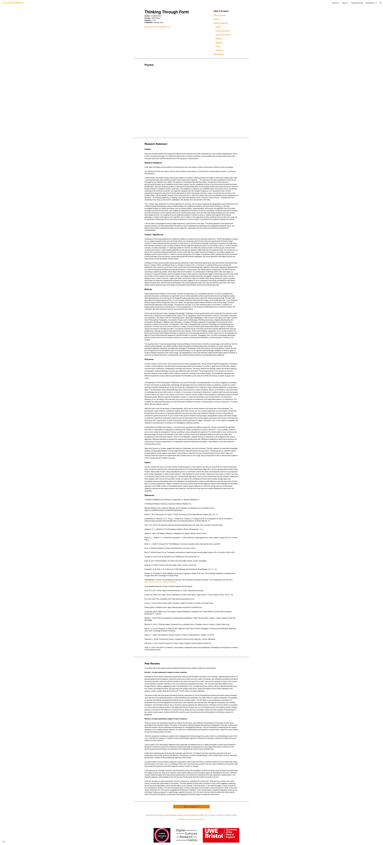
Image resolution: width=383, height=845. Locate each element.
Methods (218, 38)
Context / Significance (223, 34)
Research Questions (222, 31)
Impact (217, 46)
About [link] (344, 3)
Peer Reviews (218, 54)
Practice (216, 19)
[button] (380, 2)
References (219, 50)
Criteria (218, 27)
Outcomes (219, 42)
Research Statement (220, 23)
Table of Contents (219, 15)
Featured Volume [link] (357, 3)
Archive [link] (334, 3)
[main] (177, 19)
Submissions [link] (370, 3)
